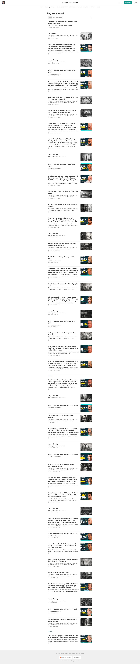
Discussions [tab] (59, 17)
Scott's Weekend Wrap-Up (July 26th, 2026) (63, 405)
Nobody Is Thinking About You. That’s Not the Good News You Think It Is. (63, 560)
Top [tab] (54, 17)
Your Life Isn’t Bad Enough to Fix (58, 572)
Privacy (69, 653)
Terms (73, 653)
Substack (63, 661)
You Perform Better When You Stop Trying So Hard (63, 285)
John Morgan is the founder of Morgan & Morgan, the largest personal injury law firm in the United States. (63, 352)
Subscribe (128, 2)
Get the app (77, 657)
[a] (86, 47)
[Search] (118, 2)
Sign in (135, 2)
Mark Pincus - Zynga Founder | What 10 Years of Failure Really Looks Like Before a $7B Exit (63, 636)
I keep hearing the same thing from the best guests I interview (62, 22)
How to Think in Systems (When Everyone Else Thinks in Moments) (62, 244)
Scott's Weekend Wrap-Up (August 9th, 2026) (61, 258)
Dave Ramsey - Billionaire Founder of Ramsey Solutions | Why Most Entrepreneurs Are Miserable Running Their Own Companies (63, 520)
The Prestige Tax (53, 33)
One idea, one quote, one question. (56, 62)
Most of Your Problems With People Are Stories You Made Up (61, 465)
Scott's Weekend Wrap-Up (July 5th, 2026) (62, 609)
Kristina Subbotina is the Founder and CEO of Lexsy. (61, 303)
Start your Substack (66, 657)
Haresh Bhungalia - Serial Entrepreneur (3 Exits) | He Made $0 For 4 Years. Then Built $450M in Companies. (62, 546)
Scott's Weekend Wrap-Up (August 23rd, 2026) (61, 71)
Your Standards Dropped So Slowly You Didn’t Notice (63, 192)
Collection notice (80, 653)
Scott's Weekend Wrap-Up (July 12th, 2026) (62, 534)
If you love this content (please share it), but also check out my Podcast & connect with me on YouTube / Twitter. (62, 36)
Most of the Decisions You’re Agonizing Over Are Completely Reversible (63, 98)
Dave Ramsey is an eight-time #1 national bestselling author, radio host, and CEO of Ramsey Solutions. (63, 525)
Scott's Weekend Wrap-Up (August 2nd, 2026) (61, 322)
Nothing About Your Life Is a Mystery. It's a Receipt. (62, 334)
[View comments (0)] (59, 29)
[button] (41, 7)
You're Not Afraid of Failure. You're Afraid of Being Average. (62, 620)
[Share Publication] (122, 2)
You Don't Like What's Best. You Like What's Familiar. (62, 205)
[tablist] (55, 17)
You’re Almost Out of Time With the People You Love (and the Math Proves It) (62, 111)
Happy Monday (53, 60)
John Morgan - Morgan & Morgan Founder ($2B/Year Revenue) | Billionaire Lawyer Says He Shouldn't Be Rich (63, 348)
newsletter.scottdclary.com (54, 74)
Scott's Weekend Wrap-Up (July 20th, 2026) (63, 454)
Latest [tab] (50, 17)
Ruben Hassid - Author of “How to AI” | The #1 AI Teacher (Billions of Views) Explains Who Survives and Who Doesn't (63, 495)
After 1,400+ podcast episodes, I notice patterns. (60, 25)
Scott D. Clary (56, 27)
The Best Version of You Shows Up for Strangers (60, 416)
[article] (70, 25)
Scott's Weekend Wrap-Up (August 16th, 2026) (61, 165)
